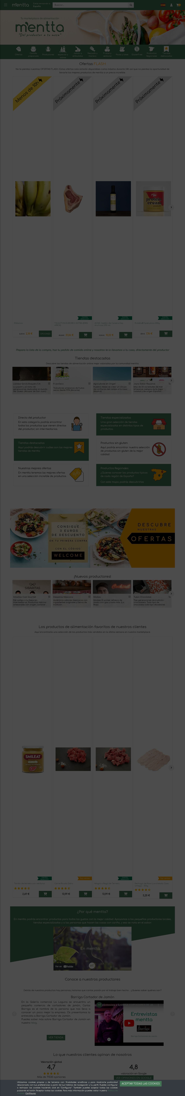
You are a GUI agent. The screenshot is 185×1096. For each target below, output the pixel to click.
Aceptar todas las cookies (141, 1083)
